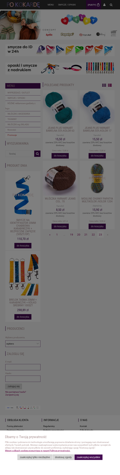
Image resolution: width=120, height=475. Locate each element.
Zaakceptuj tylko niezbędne (35, 457)
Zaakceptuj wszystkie (88, 457)
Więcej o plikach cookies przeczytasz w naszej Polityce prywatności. (37, 450)
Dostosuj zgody (63, 457)
